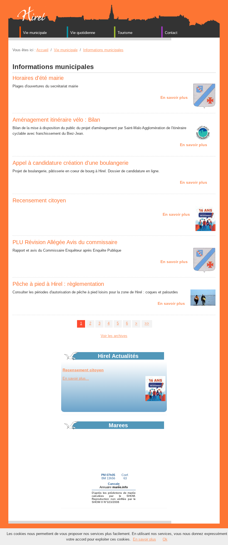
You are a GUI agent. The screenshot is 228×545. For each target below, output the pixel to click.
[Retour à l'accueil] (30, 13)
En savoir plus (144, 539)
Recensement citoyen (83, 370)
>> (147, 323)
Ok (165, 539)
